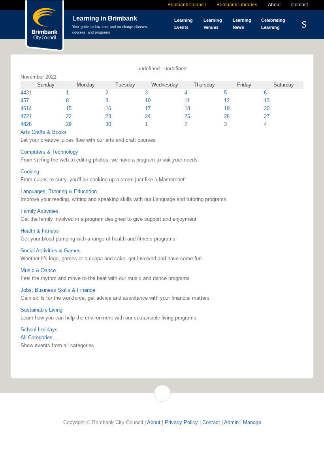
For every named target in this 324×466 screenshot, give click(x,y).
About (274, 5)
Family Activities (39, 211)
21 (29, 116)
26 (227, 116)
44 (23, 93)
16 (108, 108)
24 (148, 116)
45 (23, 100)
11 (187, 100)
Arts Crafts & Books (44, 132)
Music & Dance (38, 270)
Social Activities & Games (51, 251)
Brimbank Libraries (237, 5)
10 (148, 100)
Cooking (30, 172)
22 (69, 116)
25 (187, 116)
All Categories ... (40, 337)
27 (266, 116)
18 (187, 108)
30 (108, 124)
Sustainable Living (41, 310)
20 (266, 108)
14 (29, 108)
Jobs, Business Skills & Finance (58, 290)
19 (227, 108)
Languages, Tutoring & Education (59, 191)
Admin (231, 422)
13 (266, 100)
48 (23, 124)
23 (108, 116)
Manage (252, 422)
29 (69, 124)
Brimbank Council (187, 5)
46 (23, 108)
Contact (299, 5)
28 (29, 124)
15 (69, 108)
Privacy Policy (181, 422)
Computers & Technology (49, 152)
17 (148, 108)
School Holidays (39, 330)
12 (227, 100)
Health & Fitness (40, 231)
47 (23, 116)
